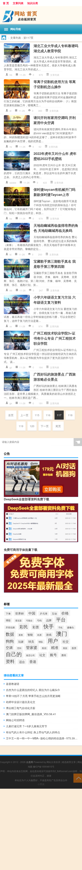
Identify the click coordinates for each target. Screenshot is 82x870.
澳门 (61, 633)
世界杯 (19, 613)
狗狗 (10, 641)
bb (11, 290)
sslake (13, 182)
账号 (53, 654)
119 (21, 426)
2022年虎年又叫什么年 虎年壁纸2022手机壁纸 (55, 156)
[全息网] (41, 15)
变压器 (18, 620)
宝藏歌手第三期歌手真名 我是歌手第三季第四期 (55, 264)
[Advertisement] (41, 829)
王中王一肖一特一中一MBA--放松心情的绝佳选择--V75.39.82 (42, 738)
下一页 (45, 426)
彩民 (23, 626)
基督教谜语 (12, 684)
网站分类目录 (53, 762)
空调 (9, 647)
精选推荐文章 (69, 762)
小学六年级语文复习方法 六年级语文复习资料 (55, 300)
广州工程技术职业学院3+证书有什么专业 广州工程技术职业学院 (55, 338)
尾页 (58, 426)
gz (11, 367)
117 (59, 415)
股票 (74, 648)
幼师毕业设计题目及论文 (20, 702)
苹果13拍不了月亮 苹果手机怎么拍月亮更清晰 (33, 696)
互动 (54, 613)
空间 (19, 648)
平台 (61, 619)
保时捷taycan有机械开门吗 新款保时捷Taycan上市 (54, 192)
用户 (53, 640)
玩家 (21, 641)
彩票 (35, 627)
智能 (30, 634)
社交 (66, 641)
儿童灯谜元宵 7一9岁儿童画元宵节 (26, 726)
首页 (11, 415)
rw (11, 146)
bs (11, 218)
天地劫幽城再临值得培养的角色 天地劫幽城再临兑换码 (56, 228)
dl (10, 110)
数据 (10, 634)
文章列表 (18, 3)
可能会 (29, 620)
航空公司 (30, 655)
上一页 (24, 415)
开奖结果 (10, 627)
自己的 (14, 654)
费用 (63, 655)
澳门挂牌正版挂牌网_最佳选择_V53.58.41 (31, 714)
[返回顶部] (77, 778)
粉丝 (44, 648)
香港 (32, 661)
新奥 (21, 634)
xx (11, 326)
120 (32, 426)
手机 (60, 627)
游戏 (48, 634)
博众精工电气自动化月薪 (20, 708)
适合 (22, 662)
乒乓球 (43, 613)
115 (37, 415)
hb (11, 74)
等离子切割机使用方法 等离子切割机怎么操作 (55, 84)
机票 (39, 634)
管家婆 (31, 647)
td (10, 254)
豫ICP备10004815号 (43, 766)
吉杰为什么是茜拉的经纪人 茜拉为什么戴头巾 (33, 690)
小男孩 (41, 784)
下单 (8, 613)
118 (70, 415)
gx (11, 403)
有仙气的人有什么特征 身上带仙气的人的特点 (33, 732)
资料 (10, 661)
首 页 (6, 3)
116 (48, 415)
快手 (48, 626)
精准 (54, 647)
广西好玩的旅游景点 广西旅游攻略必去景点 (55, 377)
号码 (39, 620)
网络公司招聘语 (15, 720)
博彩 (8, 620)
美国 (65, 648)
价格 (65, 613)
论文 (42, 655)
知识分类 (32, 3)
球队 (41, 641)
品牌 (48, 620)
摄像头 (70, 627)
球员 (31, 641)
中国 (31, 613)
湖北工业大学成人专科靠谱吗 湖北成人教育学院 (56, 48)
